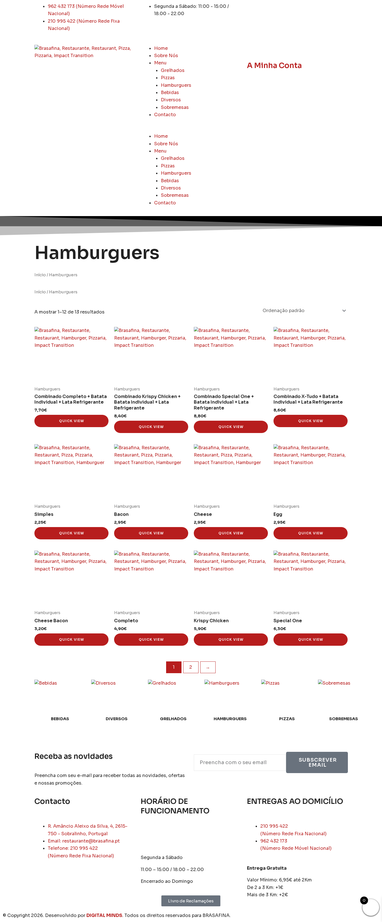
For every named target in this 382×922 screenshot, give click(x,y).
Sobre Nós (166, 55)
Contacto (165, 115)
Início (40, 274)
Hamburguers (176, 85)
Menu (160, 63)
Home (161, 48)
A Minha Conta (274, 65)
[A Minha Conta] (254, 52)
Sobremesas (175, 107)
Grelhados (173, 70)
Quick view (71, 421)
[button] (191, 129)
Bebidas (170, 92)
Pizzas (168, 78)
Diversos (171, 100)
